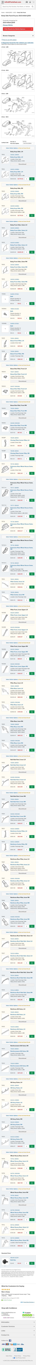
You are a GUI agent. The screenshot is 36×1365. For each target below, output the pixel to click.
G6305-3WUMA (15, 777)
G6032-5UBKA (14, 279)
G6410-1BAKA (14, 1122)
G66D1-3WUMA (15, 702)
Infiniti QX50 (9, 12)
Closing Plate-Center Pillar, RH (19, 453)
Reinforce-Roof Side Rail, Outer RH (21, 978)
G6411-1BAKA (14, 1085)
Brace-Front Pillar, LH (17, 340)
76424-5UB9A (14, 1063)
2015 (14, 12)
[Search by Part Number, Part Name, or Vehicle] (32, 6)
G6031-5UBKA (14, 169)
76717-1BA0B (14, 487)
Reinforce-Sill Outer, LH (17, 1014)
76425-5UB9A (14, 1027)
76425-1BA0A (14, 1012)
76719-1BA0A (14, 464)
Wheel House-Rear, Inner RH (19, 1198)
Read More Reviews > (29, 1302)
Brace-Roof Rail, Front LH (18, 374)
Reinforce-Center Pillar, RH (18, 844)
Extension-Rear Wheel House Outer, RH (21, 524)
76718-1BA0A (14, 521)
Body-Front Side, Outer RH (18, 267)
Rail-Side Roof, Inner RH (18, 801)
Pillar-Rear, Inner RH (16, 726)
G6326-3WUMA (15, 423)
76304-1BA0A (14, 799)
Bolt (11, 296)
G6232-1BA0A (14, 649)
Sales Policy (9, 1356)
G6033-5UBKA (14, 242)
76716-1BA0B (14, 545)
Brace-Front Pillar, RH (17, 353)
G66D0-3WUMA (15, 740)
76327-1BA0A (14, 372)
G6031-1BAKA (14, 154)
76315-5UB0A (14, 953)
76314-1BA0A (14, 975)
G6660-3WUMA (15, 917)
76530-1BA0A (14, 592)
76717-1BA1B (14, 505)
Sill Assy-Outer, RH (16, 1124)
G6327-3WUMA (15, 386)
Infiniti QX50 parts (5, 1272)
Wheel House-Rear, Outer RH (19, 1240)
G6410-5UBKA (14, 1137)
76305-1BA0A (14, 762)
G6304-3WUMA (15, 814)
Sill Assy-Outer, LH (16, 1088)
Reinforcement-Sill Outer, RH (19, 1051)
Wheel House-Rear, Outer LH (19, 1227)
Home (2, 12)
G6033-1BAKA (14, 228)
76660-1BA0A (14, 900)
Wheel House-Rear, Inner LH (19, 1161)
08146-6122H (14, 1257)
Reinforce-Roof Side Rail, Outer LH (21, 941)
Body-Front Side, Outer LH (18, 230)
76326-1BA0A (14, 408)
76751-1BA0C (14, 1159)
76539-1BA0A (14, 438)
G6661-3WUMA (15, 878)
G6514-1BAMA (14, 842)
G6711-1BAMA (14, 1225)
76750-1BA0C (14, 1195)
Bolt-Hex (13, 1260)
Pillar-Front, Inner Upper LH (19, 615)
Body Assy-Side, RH (16, 193)
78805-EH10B (14, 309)
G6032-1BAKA (14, 264)
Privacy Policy (26, 1356)
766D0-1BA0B (14, 724)
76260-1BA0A (14, 351)
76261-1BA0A (14, 338)
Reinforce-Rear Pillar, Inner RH (19, 903)
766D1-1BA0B (14, 686)
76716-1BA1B (14, 563)
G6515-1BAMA (14, 828)
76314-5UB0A (14, 990)
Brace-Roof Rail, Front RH (18, 411)
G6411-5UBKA (14, 1100)
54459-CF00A (14, 294)
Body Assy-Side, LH (16, 157)
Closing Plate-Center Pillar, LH (19, 440)
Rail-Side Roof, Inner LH (18, 765)
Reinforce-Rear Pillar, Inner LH (19, 864)
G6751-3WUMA (15, 1173)
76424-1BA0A (14, 1049)
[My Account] (30, 2)
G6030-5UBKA (14, 206)
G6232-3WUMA (15, 664)
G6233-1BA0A (14, 612)
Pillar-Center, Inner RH (17, 594)
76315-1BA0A (14, 939)
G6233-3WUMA (15, 627)
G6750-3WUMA (15, 1210)
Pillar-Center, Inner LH (17, 581)
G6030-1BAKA (14, 191)
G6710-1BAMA (14, 1238)
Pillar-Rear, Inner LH (16, 688)
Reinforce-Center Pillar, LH (18, 831)
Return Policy (17, 1356)
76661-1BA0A (14, 862)
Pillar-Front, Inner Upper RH (19, 651)
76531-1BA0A (14, 579)
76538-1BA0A (14, 451)
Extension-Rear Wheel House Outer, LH (21, 467)
